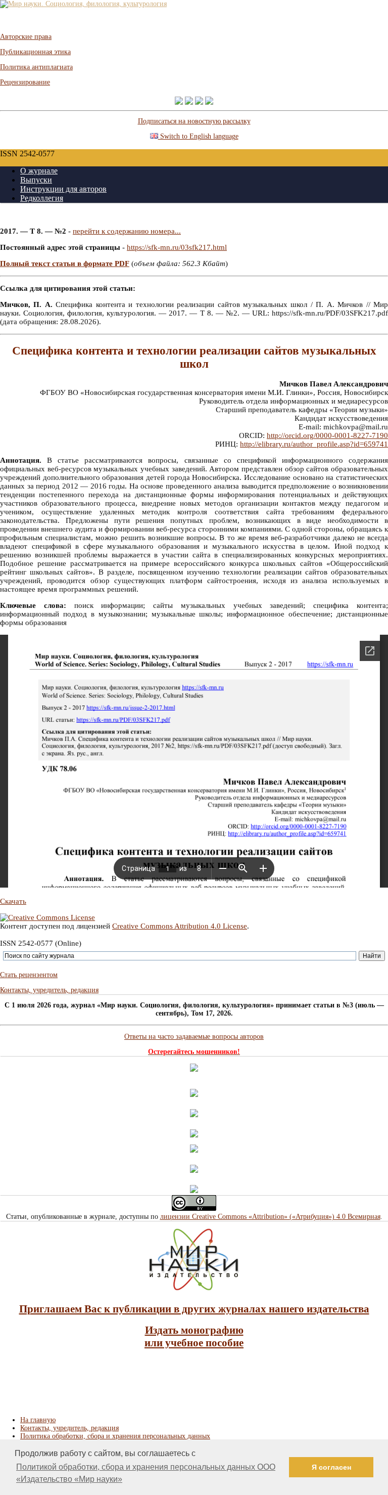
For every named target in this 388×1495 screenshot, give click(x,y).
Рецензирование (25, 82)
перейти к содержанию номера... (127, 231)
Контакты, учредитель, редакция (49, 990)
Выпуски (36, 179)
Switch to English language (198, 136)
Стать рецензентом (29, 975)
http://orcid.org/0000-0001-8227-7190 (327, 435)
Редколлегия (41, 198)
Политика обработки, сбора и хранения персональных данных (115, 1436)
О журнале (39, 170)
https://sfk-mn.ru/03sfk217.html (177, 247)
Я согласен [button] (331, 1467)
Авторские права (26, 36)
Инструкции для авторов (63, 189)
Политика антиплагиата (36, 67)
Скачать (13, 901)
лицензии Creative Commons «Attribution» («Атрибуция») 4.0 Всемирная (270, 1216)
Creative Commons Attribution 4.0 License (179, 926)
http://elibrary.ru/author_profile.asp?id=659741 (314, 444)
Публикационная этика (35, 52)
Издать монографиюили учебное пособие (194, 1336)
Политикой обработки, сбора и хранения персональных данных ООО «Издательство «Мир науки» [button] (145, 1473)
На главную (38, 1420)
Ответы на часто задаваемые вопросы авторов (194, 1036)
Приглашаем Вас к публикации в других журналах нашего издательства (194, 1309)
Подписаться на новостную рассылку (194, 121)
